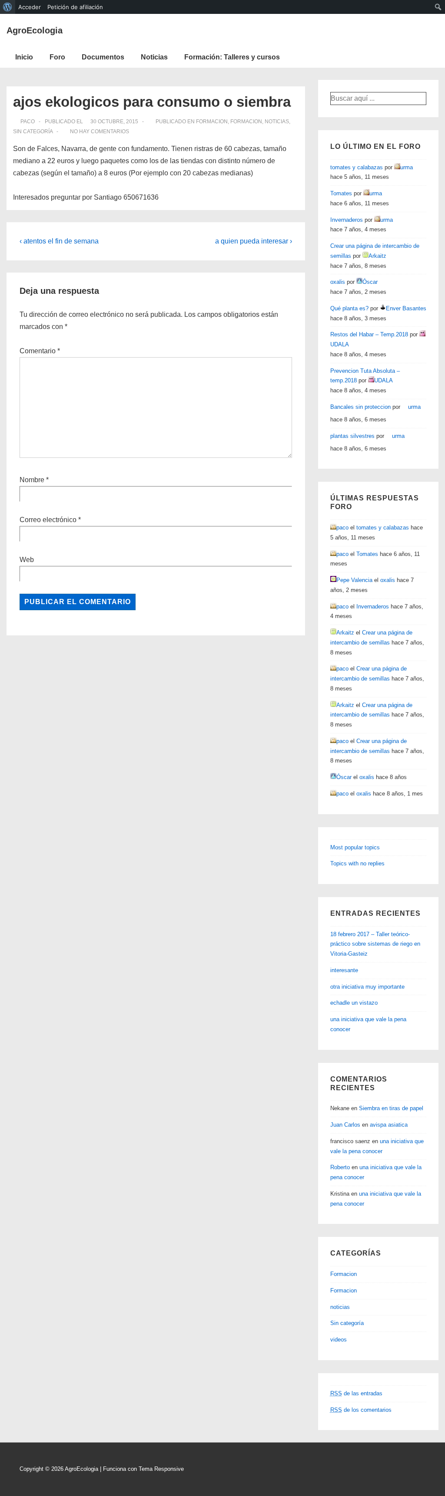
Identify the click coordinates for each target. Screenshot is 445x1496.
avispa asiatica (389, 1124)
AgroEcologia (35, 30)
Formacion (212, 121)
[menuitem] (7, 7)
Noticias (154, 57)
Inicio (24, 57)
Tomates (341, 193)
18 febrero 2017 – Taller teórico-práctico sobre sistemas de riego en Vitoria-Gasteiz (375, 944)
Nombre (32, 479)
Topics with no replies (357, 863)
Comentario (40, 351)
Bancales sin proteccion (360, 407)
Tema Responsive (161, 1469)
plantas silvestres (352, 436)
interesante (344, 970)
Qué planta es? (349, 308)
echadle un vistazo (354, 1003)
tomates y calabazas (356, 167)
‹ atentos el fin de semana (59, 241)
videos (338, 1339)
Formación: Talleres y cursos (232, 57)
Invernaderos (346, 220)
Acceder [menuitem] (29, 6)
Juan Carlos (345, 1124)
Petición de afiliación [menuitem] (75, 6)
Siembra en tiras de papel (391, 1108)
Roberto (340, 1167)
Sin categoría (33, 131)
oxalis (337, 282)
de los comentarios (361, 1410)
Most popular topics (355, 847)
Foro (57, 57)
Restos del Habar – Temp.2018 (369, 334)
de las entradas (356, 1393)
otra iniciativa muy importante (367, 986)
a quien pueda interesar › (253, 241)
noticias (277, 121)
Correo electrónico (48, 519)
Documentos (103, 57)
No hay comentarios (99, 131)
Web (27, 559)
